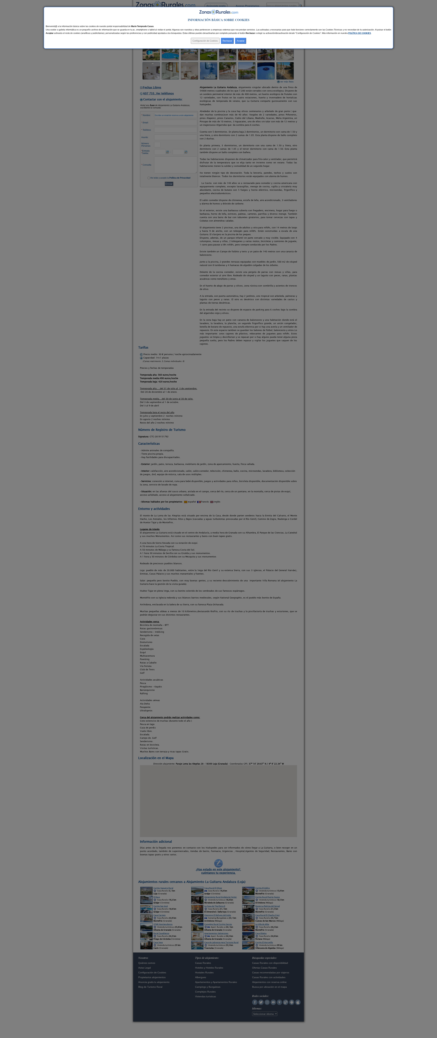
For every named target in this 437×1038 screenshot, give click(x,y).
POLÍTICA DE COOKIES (359, 33)
